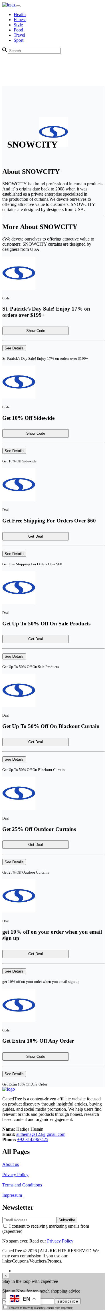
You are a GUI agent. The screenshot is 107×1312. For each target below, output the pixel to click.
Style (18, 24)
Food (18, 29)
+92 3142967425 (32, 1139)
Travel (19, 35)
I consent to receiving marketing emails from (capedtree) (41, 1307)
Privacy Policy (15, 1174)
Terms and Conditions (22, 1184)
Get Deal (35, 536)
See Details (14, 348)
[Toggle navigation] (18, 6)
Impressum (12, 1195)
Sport (18, 40)
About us (10, 1164)
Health (20, 14)
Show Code (35, 331)
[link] (9, 4)
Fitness (20, 19)
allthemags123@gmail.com (40, 1134)
